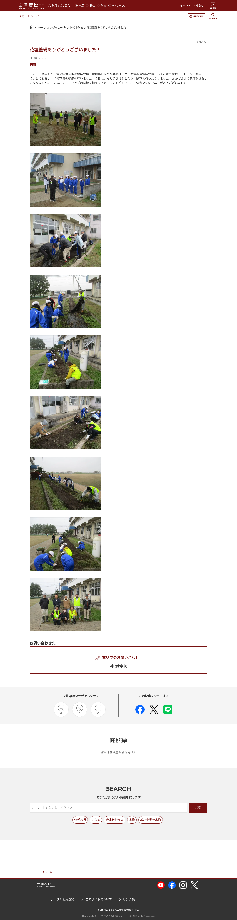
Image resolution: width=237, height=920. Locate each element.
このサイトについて (98, 899)
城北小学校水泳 (150, 820)
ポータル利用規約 (62, 899)
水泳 (132, 820)
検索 (198, 808)
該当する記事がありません (118, 753)
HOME (39, 27)
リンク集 (129, 899)
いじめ (95, 820)
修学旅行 (80, 820)
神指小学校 (76, 27)
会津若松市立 (114, 820)
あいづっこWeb (56, 27)
